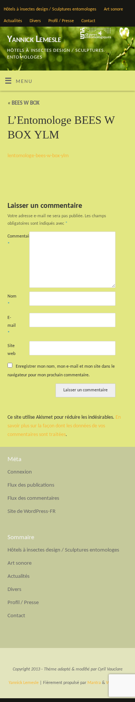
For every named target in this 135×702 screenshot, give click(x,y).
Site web (11, 350)
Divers (35, 21)
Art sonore (113, 9)
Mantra (94, 683)
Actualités (13, 21)
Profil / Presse (61, 21)
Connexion (20, 472)
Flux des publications (31, 485)
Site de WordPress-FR (32, 511)
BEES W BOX (23, 103)
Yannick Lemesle (34, 40)
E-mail (12, 325)
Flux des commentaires (33, 498)
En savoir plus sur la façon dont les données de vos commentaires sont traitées (64, 426)
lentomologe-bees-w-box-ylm (38, 155)
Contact (88, 21)
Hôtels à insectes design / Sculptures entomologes (50, 9)
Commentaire (13, 240)
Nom (12, 300)
